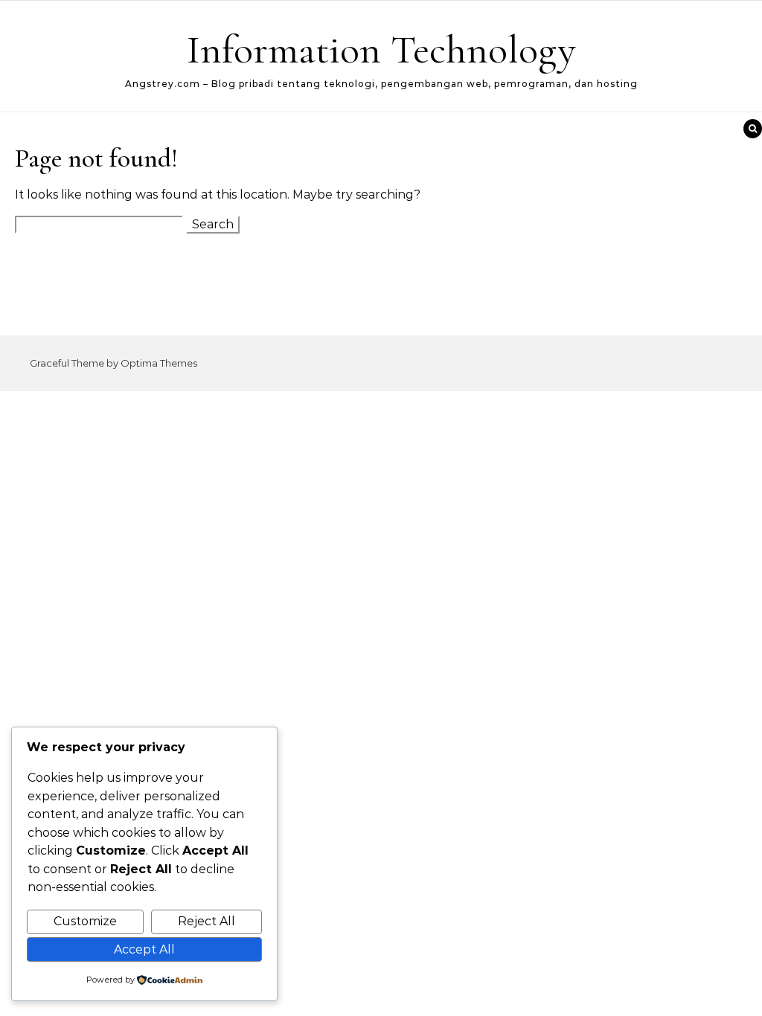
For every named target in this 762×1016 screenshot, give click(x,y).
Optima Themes (159, 363)
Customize (85, 921)
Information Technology (381, 49)
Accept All (144, 949)
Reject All (206, 921)
